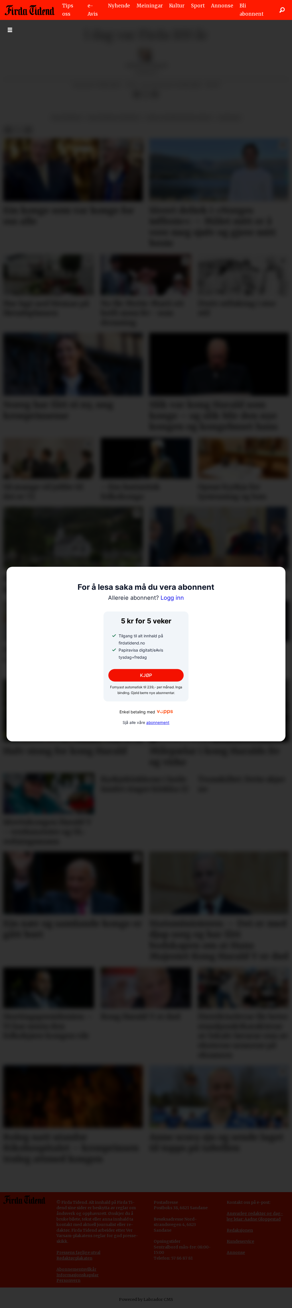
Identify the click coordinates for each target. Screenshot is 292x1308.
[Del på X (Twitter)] (145, 94)
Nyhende (119, 6)
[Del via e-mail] (155, 94)
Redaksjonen (240, 1230)
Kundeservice (240, 1241)
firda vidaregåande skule (179, 117)
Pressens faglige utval (78, 1252)
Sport (198, 6)
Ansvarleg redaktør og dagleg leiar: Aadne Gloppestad (255, 1216)
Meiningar (150, 6)
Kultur (176, 6)
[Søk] (282, 10)
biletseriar (66, 117)
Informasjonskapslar (77, 1275)
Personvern (68, 1280)
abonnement (157, 722)
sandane (229, 117)
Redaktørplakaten (74, 1258)
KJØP (146, 675)
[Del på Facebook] (136, 94)
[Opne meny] (10, 30)
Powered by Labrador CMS (146, 1299)
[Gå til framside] (29, 10)
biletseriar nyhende (113, 117)
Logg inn (146, 598)
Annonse (222, 6)
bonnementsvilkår (77, 1269)
